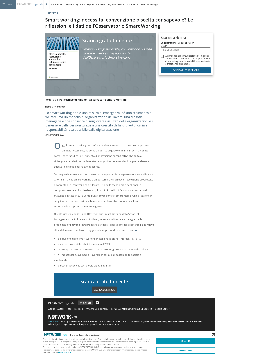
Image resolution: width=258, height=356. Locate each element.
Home (48, 106)
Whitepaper (60, 106)
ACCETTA (186, 341)
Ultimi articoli (57, 4)
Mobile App (152, 4)
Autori (60, 308)
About (51, 308)
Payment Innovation (96, 4)
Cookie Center (162, 308)
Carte (142, 4)
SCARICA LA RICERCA (104, 289)
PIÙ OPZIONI (185, 350)
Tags (68, 308)
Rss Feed (78, 308)
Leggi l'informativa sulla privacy (177, 42)
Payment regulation (75, 4)
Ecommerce (132, 4)
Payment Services (116, 4)
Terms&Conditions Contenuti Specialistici (131, 308)
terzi (169, 58)
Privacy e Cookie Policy (96, 308)
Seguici (84, 302)
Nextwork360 (54, 321)
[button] (8, 4)
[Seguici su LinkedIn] (97, 303)
